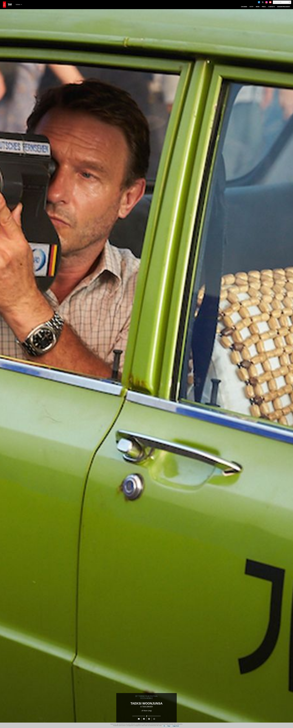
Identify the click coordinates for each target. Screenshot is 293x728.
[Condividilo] (143, 719)
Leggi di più (176, 726)
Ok (164, 726)
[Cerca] (289, 2)
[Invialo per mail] (138, 719)
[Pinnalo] (149, 719)
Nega (168, 726)
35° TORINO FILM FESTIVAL (146, 696)
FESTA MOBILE (146, 698)
